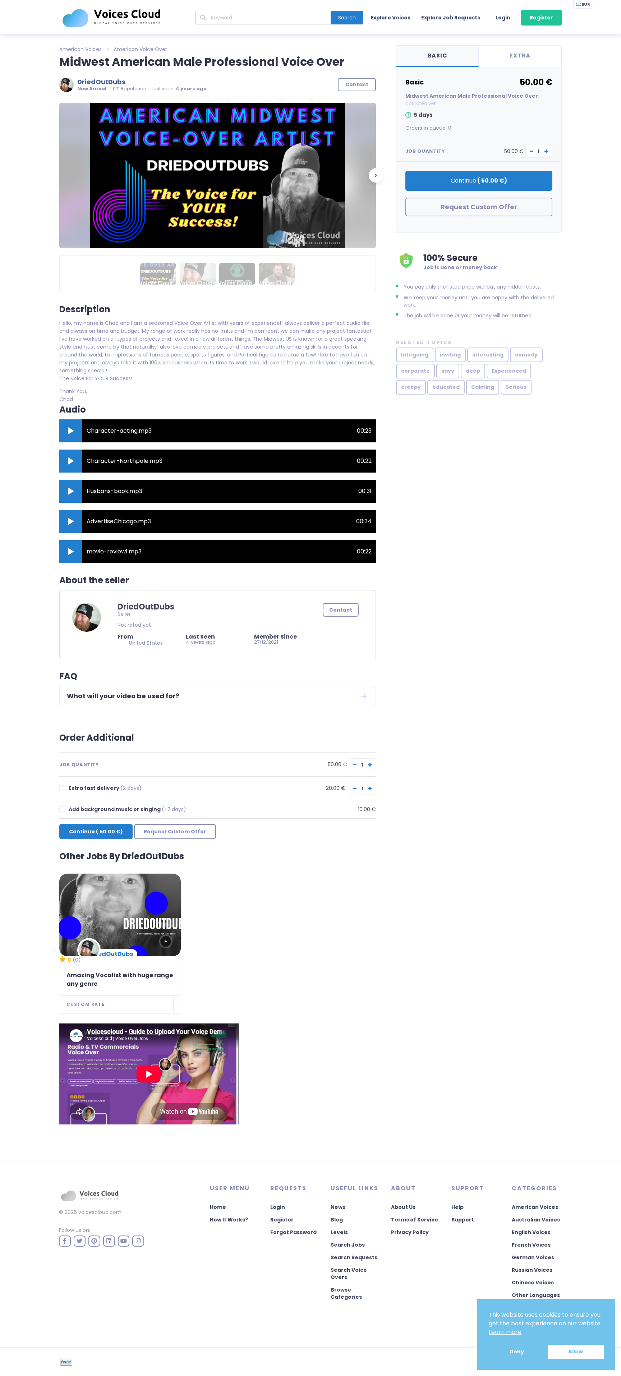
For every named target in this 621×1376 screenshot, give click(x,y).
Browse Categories (346, 1293)
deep (473, 370)
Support (462, 1219)
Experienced (509, 370)
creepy (411, 387)
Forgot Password (293, 1232)
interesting (487, 354)
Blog (337, 1219)
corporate (415, 370)
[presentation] (376, 175)
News (338, 1207)
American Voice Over (140, 49)
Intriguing (414, 354)
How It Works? (229, 1219)
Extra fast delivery (105, 788)
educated (446, 387)
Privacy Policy (410, 1232)
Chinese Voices (533, 1282)
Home (218, 1207)
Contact (340, 609)
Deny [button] (517, 1351)
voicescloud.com (99, 1212)
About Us (403, 1207)
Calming (482, 387)
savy (447, 370)
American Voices (80, 49)
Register (541, 17)
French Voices (531, 1244)
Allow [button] (575, 1351)
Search (347, 17)
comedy (526, 354)
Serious (516, 387)
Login (503, 17)
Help (457, 1207)
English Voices (531, 1232)
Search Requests (354, 1257)
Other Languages (536, 1295)
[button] (70, 430)
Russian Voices (532, 1270)
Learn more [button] (505, 1332)
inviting (450, 354)
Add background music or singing (127, 809)
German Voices (533, 1257)
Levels (339, 1232)
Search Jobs (348, 1244)
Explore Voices (390, 17)
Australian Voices (536, 1219)
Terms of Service (414, 1219)
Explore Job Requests (450, 17)
